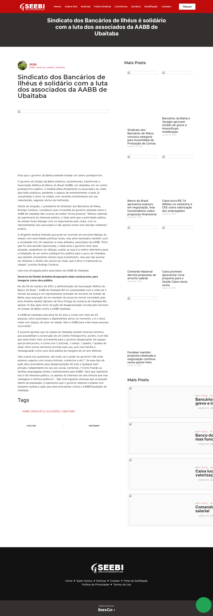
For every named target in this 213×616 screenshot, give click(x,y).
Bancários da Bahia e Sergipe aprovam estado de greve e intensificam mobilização (176, 125)
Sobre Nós (71, 6)
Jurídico (136, 6)
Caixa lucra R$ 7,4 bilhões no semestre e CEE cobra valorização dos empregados (177, 205)
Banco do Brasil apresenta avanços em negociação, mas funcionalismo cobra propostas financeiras (142, 207)
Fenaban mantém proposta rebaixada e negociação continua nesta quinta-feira (141, 357)
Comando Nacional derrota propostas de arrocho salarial (141, 275)
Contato (166, 6)
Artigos (201, 396)
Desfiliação (151, 6)
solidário (50, 67)
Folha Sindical (102, 6)
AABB (32, 67)
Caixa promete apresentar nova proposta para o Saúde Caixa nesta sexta (174, 278)
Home (57, 6)
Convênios (121, 6)
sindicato (40, 67)
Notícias (85, 6)
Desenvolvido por (106, 606)
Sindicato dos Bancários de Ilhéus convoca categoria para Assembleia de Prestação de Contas (141, 136)
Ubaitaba (60, 67)
